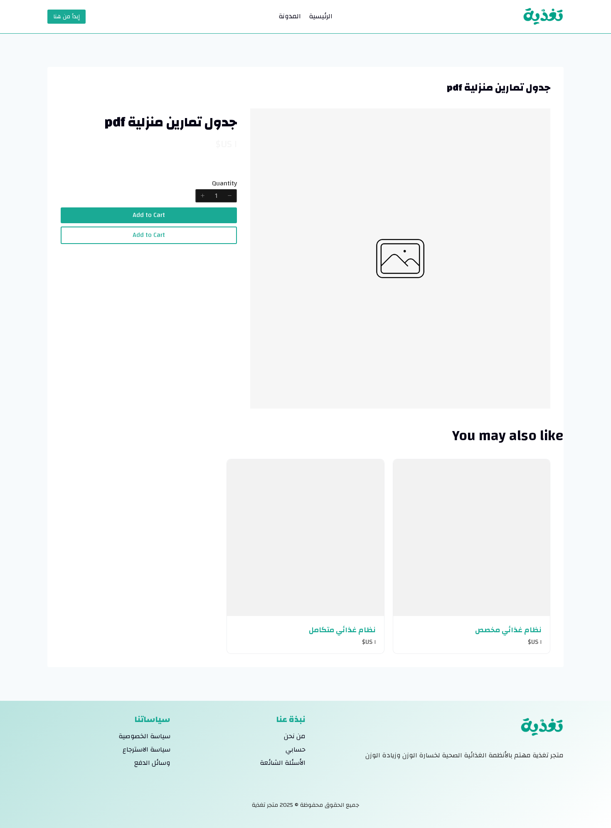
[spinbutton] (216, 196)
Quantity (224, 183)
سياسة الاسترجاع (146, 749)
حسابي (296, 749)
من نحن (295, 736)
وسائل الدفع (152, 763)
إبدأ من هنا (66, 16)
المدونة (289, 16)
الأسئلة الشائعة (283, 763)
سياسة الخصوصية (144, 736)
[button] (230, 196)
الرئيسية (321, 16)
